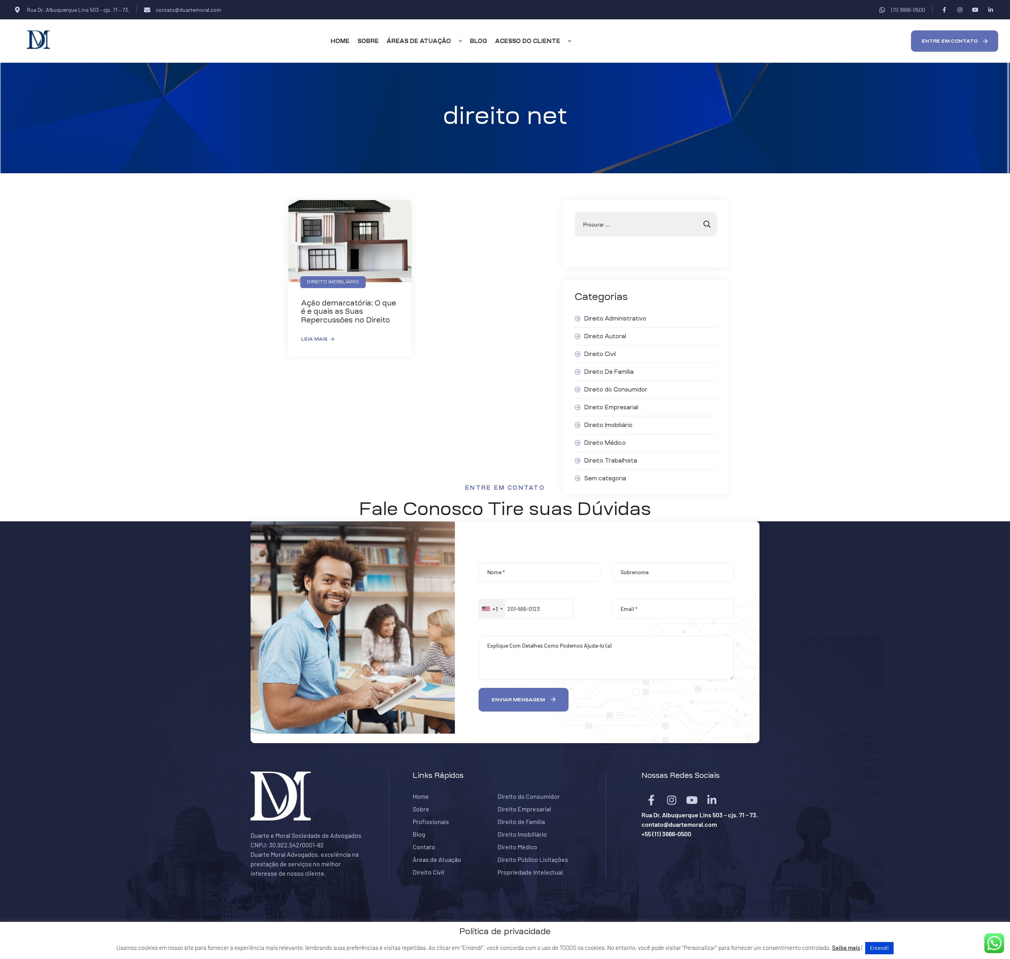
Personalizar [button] (700, 947)
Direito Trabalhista (610, 460)
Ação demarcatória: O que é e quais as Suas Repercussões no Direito (348, 312)
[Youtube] (975, 9)
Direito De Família (609, 372)
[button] (954, 41)
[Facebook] (944, 9)
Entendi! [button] (879, 948)
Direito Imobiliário (608, 425)
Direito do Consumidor (615, 389)
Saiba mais (846, 947)
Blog (419, 834)
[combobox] (492, 608)
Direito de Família (521, 821)
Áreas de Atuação (437, 859)
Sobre (421, 809)
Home (421, 796)
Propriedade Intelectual (530, 872)
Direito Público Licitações (533, 859)
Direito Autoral (605, 336)
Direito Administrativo (615, 318)
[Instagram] (959, 9)
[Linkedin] (990, 9)
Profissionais (431, 821)
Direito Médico (605, 443)
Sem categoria (605, 478)
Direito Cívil (428, 872)
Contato (424, 846)
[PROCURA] (707, 224)
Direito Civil (600, 354)
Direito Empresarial (611, 407)
